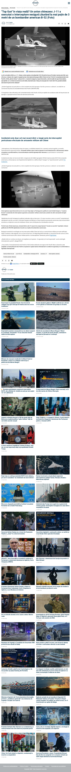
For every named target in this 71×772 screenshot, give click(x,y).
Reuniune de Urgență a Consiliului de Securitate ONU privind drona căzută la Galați (18, 643)
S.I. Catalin (10, 22)
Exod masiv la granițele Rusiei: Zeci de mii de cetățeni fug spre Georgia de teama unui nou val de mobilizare (17, 304)
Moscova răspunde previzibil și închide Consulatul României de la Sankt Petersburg (17, 505)
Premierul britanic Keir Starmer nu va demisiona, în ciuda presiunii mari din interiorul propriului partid (17, 727)
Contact (47, 766)
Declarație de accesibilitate (58, 766)
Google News (15, 263)
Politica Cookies (24, 766)
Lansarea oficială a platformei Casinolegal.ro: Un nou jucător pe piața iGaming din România (16, 670)
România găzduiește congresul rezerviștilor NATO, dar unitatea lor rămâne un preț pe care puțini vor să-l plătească (17, 391)
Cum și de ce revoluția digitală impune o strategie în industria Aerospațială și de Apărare (52, 727)
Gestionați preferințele (37, 766)
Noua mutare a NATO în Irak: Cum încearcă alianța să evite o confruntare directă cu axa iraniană (52, 643)
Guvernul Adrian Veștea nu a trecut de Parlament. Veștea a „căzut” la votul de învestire (17, 533)
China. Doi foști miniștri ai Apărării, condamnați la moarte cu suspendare (17, 754)
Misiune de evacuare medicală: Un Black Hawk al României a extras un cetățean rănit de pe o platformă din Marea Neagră (16, 360)
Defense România (4, 7)
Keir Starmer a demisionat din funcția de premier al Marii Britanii (52, 559)
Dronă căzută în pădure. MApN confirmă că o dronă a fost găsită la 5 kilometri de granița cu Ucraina (52, 303)
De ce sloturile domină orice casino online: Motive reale (17, 615)
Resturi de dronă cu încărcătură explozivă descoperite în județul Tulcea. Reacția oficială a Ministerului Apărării (51, 477)
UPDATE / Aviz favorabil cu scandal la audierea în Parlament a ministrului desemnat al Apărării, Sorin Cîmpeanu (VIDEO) (17, 560)
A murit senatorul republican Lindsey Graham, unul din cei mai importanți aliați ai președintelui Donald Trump (17, 447)
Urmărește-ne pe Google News (36, 71)
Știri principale (12, 7)
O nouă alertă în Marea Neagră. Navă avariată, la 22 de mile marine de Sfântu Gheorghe (52, 390)
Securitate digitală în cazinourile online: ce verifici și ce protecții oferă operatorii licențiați (52, 533)
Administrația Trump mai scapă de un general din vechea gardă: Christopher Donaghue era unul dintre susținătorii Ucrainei (52, 505)
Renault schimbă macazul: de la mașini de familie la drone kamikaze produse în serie (52, 587)
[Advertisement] (53, 353)
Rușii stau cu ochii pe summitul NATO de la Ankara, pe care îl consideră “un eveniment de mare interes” (17, 477)
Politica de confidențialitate (10, 766)
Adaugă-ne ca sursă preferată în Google (14, 71)
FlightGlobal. (53, 235)
